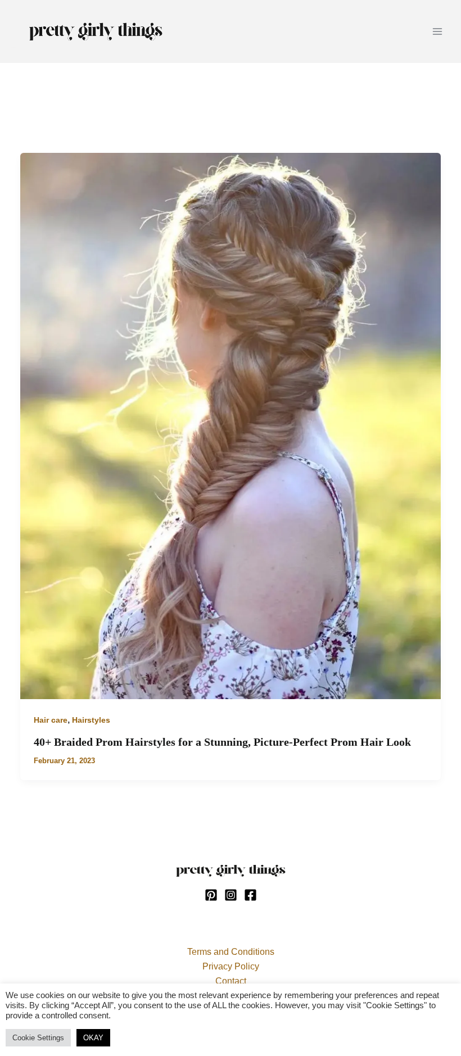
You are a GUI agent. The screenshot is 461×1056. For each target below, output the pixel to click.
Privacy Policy (230, 966)
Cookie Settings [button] (38, 1038)
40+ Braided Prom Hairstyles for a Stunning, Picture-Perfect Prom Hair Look (222, 742)
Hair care (50, 719)
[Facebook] (250, 895)
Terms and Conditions (230, 952)
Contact (230, 981)
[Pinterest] (211, 895)
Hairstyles (91, 719)
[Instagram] (230, 895)
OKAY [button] (93, 1038)
